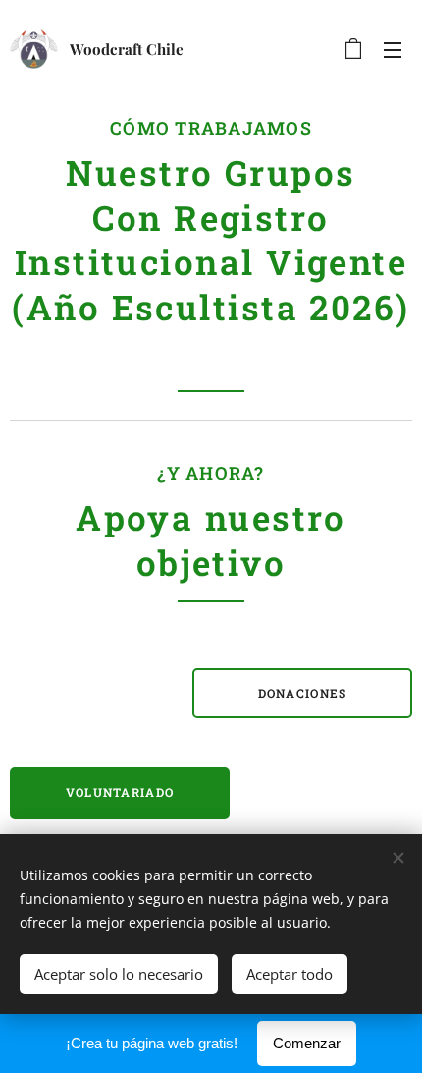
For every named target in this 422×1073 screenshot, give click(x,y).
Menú (392, 49)
